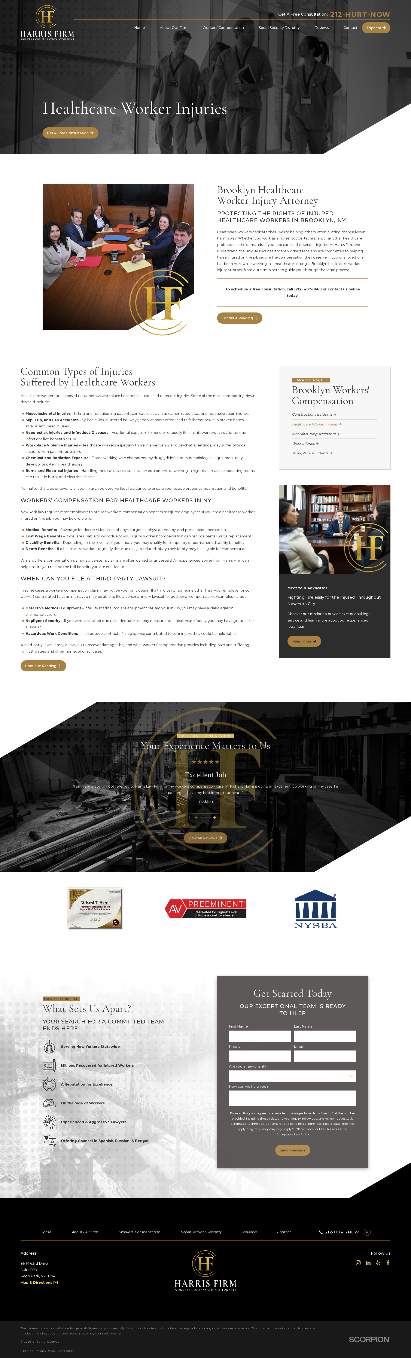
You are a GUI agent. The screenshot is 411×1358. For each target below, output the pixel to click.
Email (299, 1046)
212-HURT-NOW (360, 14)
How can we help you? (248, 1086)
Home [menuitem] (139, 27)
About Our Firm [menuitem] (174, 27)
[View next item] (214, 817)
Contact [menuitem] (350, 27)
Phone (235, 1046)
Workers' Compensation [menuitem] (223, 27)
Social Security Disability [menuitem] (279, 27)
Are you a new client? (247, 1066)
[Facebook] (388, 1262)
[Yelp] (378, 1262)
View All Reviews (202, 838)
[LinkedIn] (368, 1262)
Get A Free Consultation (68, 133)
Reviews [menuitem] (322, 27)
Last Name (303, 1026)
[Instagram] (358, 1262)
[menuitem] (334, 414)
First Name (238, 1026)
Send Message (292, 1150)
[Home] (47, 23)
